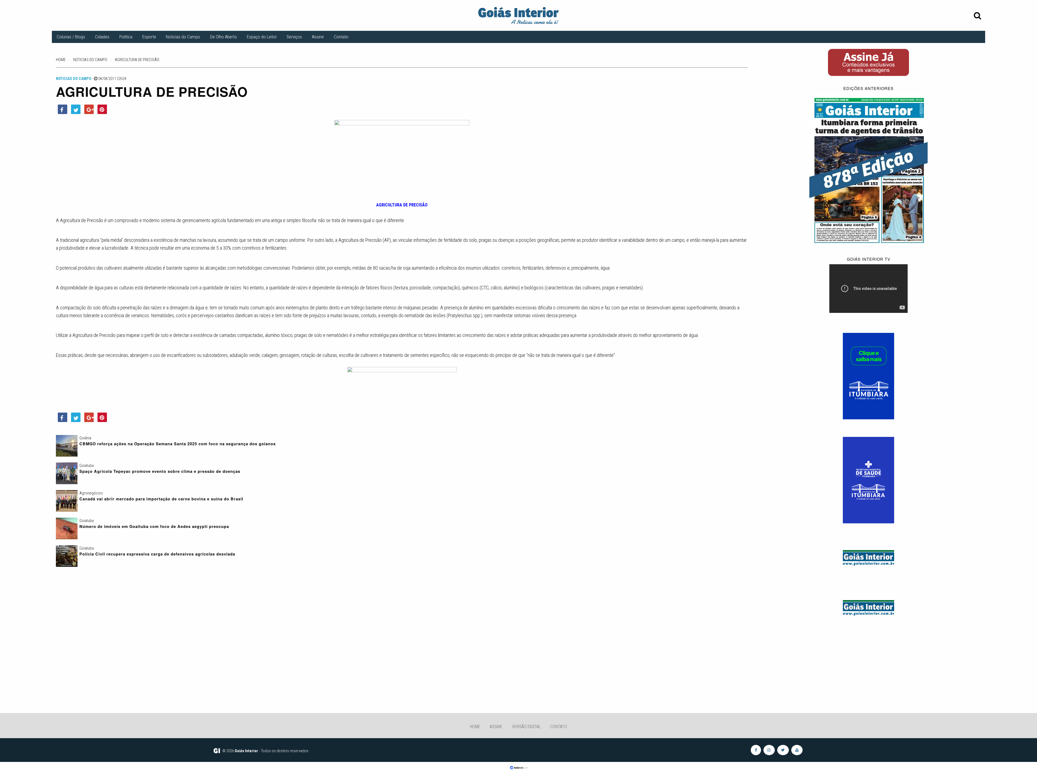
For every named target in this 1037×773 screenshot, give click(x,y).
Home (475, 726)
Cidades (102, 36)
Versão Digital (526, 726)
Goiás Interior (246, 750)
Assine (318, 36)
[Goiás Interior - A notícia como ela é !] (518, 15)
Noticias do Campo (183, 36)
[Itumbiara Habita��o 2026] (868, 375)
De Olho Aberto (223, 36)
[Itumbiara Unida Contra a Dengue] (868, 479)
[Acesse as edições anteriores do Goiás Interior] (868, 169)
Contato (341, 36)
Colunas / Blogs (71, 36)
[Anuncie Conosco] (868, 556)
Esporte (149, 36)
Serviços (294, 36)
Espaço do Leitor (262, 36)
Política (125, 36)
